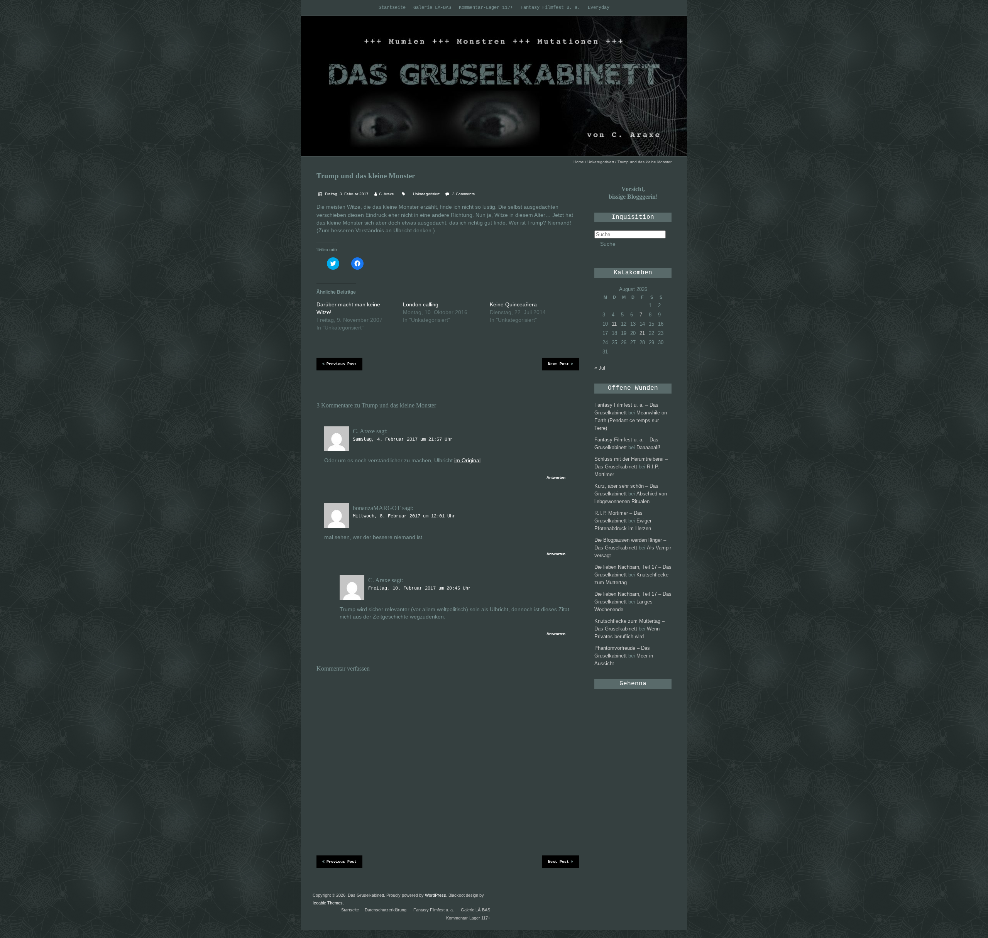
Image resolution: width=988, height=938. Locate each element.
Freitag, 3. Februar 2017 (346, 194)
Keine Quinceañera (513, 304)
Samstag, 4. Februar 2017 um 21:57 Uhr (403, 439)
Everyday (598, 7)
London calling (420, 304)
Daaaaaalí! (648, 447)
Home (579, 162)
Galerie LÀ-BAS (432, 7)
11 (614, 324)
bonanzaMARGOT (377, 508)
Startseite (392, 7)
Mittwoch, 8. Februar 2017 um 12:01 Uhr (404, 516)
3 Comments (463, 194)
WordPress (435, 895)
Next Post (558, 364)
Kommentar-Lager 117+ (486, 7)
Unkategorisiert (600, 162)
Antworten (555, 477)
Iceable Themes (328, 903)
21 (642, 333)
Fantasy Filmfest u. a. (550, 7)
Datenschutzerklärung (385, 910)
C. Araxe (386, 194)
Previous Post (342, 364)
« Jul (599, 368)
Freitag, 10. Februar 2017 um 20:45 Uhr (419, 588)
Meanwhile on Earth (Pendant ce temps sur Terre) (630, 420)
